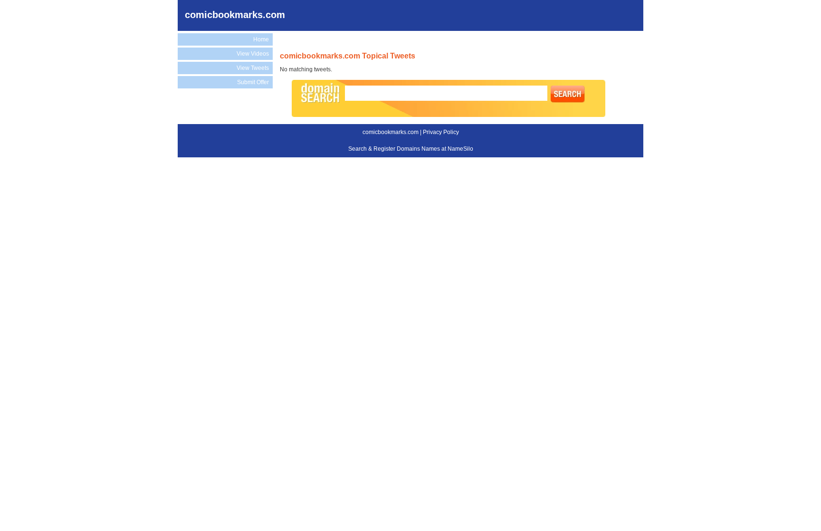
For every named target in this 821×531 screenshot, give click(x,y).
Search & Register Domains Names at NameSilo (410, 148)
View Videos (253, 53)
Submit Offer (253, 82)
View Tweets (253, 68)
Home (261, 39)
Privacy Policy (441, 132)
